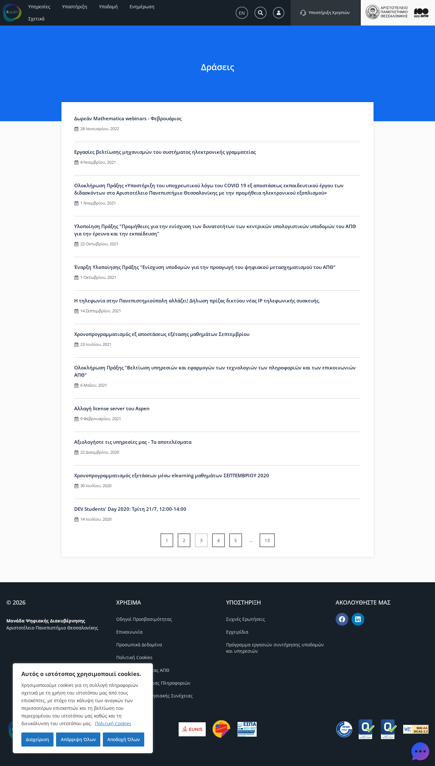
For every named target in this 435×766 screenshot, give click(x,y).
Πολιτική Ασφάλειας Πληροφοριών (153, 683)
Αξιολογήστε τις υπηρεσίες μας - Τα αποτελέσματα (132, 442)
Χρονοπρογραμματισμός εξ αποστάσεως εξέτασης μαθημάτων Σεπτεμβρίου (161, 334)
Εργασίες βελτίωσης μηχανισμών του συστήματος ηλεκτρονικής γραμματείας (165, 152)
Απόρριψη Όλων (78, 739)
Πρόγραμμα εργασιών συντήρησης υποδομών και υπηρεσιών (275, 648)
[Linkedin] (358, 619)
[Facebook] (342, 619)
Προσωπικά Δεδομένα (139, 645)
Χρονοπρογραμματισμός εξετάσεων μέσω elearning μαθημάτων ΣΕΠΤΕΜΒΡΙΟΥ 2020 (171, 475)
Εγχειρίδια (237, 632)
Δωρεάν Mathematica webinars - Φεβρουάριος (128, 118)
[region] (83, 708)
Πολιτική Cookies (113, 723)
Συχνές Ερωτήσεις (245, 619)
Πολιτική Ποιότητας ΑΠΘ (142, 670)
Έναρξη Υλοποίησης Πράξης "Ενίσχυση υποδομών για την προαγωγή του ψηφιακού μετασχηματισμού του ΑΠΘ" (205, 267)
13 (269, 538)
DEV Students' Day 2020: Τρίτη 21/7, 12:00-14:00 (130, 509)
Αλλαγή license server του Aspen (112, 408)
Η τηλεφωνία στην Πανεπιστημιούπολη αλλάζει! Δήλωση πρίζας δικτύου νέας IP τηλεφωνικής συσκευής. (197, 300)
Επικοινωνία (129, 632)
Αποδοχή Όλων (123, 739)
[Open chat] (420, 751)
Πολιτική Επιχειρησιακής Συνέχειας (154, 696)
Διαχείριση (37, 739)
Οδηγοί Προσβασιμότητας (144, 619)
